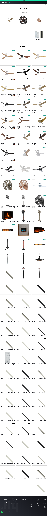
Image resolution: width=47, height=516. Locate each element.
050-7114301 (13, 503)
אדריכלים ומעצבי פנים (22, 2)
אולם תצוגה (45, 506)
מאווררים (39, 2)
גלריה (17, 2)
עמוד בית (42, 2)
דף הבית (45, 4)
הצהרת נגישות (44, 508)
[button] (2, 512)
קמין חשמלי (30, 2)
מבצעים (27, 2)
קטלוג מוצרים (44, 503)
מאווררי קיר (38, 503)
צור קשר (14, 2)
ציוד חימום (34, 2)
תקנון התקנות (31, 506)
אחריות (32, 503)
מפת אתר (45, 507)
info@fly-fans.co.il (14, 504)
